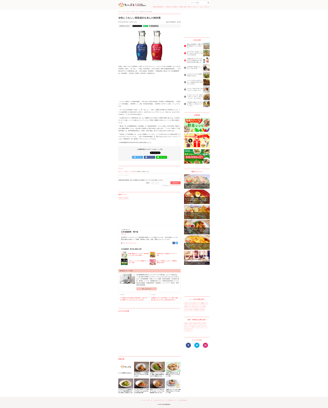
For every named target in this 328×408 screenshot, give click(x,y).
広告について (172, 400)
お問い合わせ (183, 400)
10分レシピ (195, 303)
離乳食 (196, 309)
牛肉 (190, 323)
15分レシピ (187, 303)
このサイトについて (159, 400)
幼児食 (202, 309)
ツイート (139, 157)
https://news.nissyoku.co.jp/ (129, 243)
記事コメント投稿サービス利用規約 (127, 171)
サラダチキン (188, 330)
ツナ (205, 326)
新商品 (120, 198)
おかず (186, 309)
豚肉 (195, 323)
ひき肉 (203, 323)
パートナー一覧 (145, 400)
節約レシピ (187, 306)
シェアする (150, 157)
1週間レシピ (204, 303)
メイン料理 (202, 306)
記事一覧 (123, 234)
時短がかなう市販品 (171, 7)
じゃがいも (199, 326)
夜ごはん (195, 306)
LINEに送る (163, 157)
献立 (191, 309)
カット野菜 (191, 326)
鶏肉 (186, 323)
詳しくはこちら (146, 288)
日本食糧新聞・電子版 (174, 22)
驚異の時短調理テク (158, 7)
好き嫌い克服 (182, 7)
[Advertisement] (149, 332)
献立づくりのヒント (193, 7)
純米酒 (126, 198)
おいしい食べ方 (204, 7)
